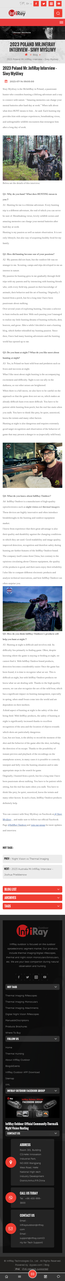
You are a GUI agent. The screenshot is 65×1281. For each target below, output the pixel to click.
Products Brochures (16, 1026)
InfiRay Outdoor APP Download (22, 1072)
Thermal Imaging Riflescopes (21, 995)
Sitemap (9, 1078)
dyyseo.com (35, 1265)
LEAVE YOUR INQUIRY (32, 1274)
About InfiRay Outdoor (17, 1059)
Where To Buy (13, 1032)
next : (7, 869)
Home (8, 1047)
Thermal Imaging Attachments (21, 1008)
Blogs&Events (12, 1066)
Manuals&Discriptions (17, 1020)
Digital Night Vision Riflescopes (22, 1014)
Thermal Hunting (14, 1053)
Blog (46, 1265)
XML (7, 1084)
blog (35, 54)
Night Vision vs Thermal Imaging (30, 858)
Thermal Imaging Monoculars (21, 1001)
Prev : (7, 858)
